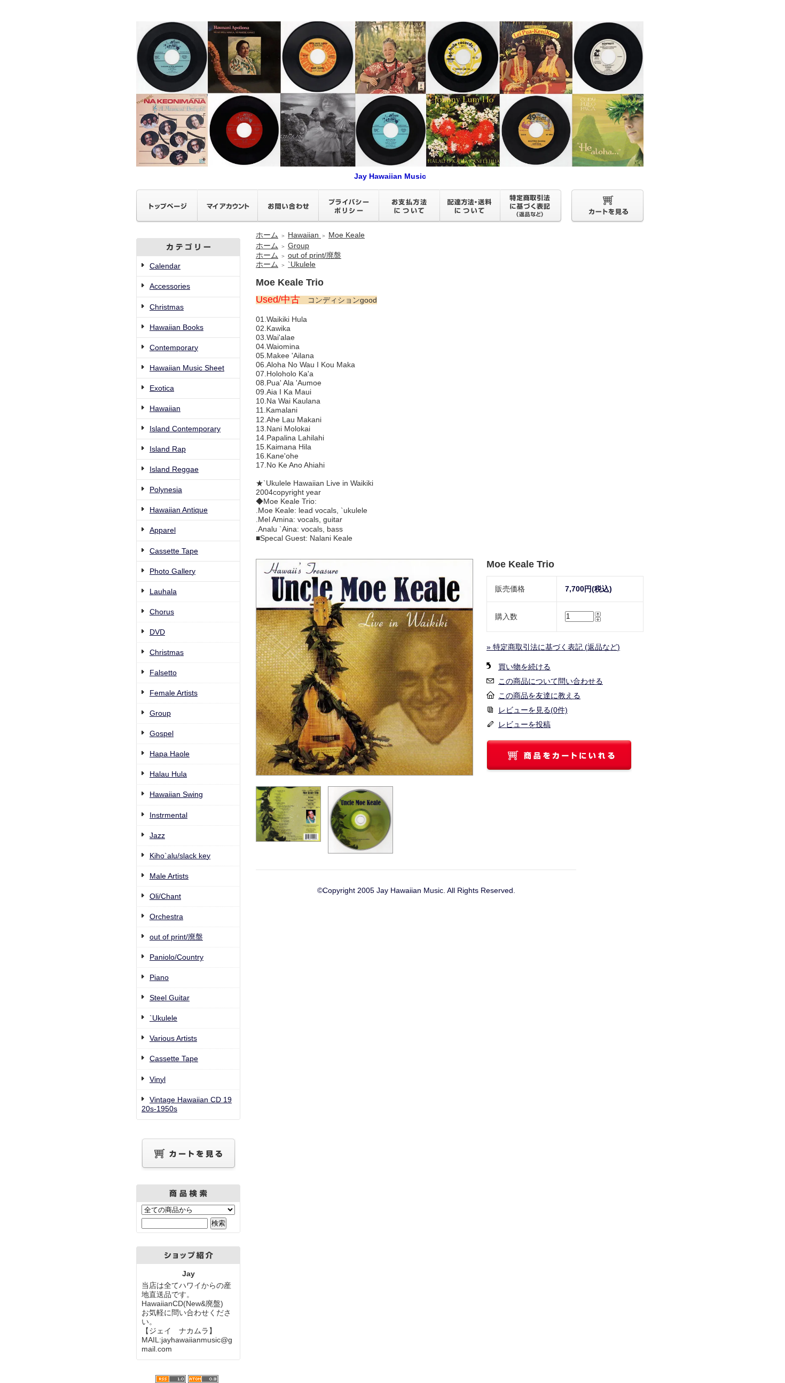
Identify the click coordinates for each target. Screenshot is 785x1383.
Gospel (162, 733)
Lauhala (163, 591)
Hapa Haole (170, 753)
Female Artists (174, 693)
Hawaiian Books (176, 327)
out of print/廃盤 (176, 936)
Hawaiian (165, 408)
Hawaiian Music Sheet (187, 367)
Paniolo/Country (176, 957)
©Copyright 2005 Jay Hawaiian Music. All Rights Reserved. (416, 890)
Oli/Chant (165, 896)
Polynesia (166, 489)
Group (160, 713)
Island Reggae (174, 469)
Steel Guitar (170, 997)
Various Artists (173, 1038)
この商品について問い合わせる (550, 681)
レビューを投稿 (524, 724)
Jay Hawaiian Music (390, 176)
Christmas (167, 307)
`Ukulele (163, 1018)
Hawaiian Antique (179, 509)
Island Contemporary (185, 428)
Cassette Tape (174, 551)
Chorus (162, 611)
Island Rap (168, 449)
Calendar (165, 266)
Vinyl (158, 1079)
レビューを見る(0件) (533, 710)
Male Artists (169, 876)
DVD (157, 632)
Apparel (163, 530)
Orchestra (166, 916)
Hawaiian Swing (176, 794)
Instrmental (168, 815)
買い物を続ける (524, 666)
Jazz (157, 835)
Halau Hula (168, 774)
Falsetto (163, 672)
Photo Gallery (172, 571)
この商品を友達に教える (539, 695)
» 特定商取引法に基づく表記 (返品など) (553, 647)
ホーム (267, 235)
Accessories (170, 286)
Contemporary (174, 347)
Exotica (162, 388)
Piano (159, 977)
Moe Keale (346, 235)
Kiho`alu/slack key (180, 855)
